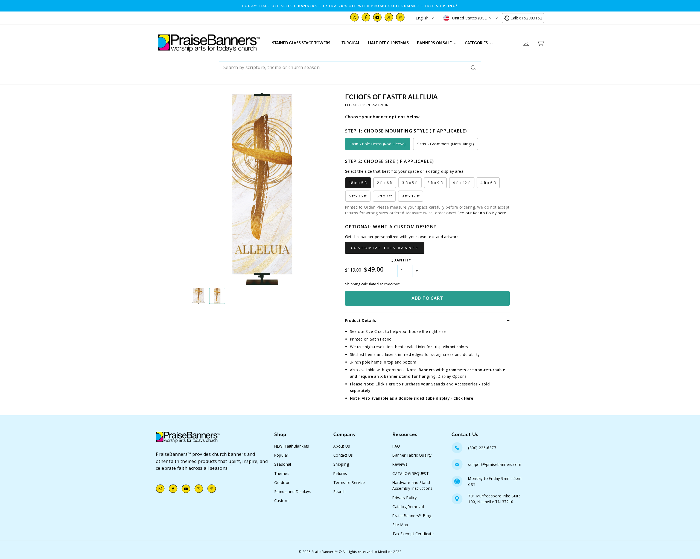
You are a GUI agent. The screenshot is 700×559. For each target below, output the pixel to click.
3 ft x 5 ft (410, 182)
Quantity (400, 260)
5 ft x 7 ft (384, 196)
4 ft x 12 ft (462, 182)
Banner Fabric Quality (411, 455)
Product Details (360, 320)
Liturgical (349, 43)
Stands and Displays (292, 491)
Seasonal (282, 464)
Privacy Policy (404, 497)
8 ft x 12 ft (410, 196)
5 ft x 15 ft (358, 196)
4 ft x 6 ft (488, 182)
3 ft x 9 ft (435, 182)
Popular (281, 455)
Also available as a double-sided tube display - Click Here (417, 398)
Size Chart (375, 331)
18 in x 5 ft (358, 182)
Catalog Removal (408, 506)
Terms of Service (349, 482)
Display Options (452, 376)
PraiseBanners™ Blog (411, 515)
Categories (477, 43)
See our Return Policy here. (482, 212)
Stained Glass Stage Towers (301, 43)
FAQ (396, 446)
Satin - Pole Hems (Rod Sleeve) (377, 143)
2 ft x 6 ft (385, 182)
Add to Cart (427, 298)
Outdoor (282, 482)
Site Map (400, 524)
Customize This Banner (385, 247)
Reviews (399, 464)
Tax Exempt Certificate (413, 533)
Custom (281, 500)
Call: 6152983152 (526, 18)
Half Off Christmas (388, 43)
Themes (281, 473)
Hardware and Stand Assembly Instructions (412, 485)
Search (339, 491)
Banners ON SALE (435, 43)
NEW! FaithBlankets (291, 446)
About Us (341, 446)
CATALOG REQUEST (410, 473)
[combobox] (350, 68)
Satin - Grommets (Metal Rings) (445, 143)
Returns (340, 473)
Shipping (341, 464)
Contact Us (343, 455)
